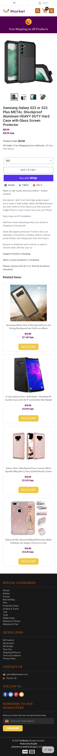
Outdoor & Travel (10, 609)
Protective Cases (11, 606)
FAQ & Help (8, 646)
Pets (5, 603)
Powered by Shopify (28, 744)
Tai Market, (24, 740)
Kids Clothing (9, 599)
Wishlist (14, 3)
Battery (6, 593)
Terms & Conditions (12, 655)
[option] (14, 97)
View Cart (7, 649)
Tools (5, 615)
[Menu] (51, 10)
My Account (40, 3)
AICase (6, 590)
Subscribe (13, 728)
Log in (45, 3)
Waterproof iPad (10, 624)
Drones (6, 596)
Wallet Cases (9, 618)
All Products (8, 640)
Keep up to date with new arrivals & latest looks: (24, 715)
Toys (5, 612)
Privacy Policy (9, 658)
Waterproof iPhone (11, 621)
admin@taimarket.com (17, 674)
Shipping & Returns (11, 652)
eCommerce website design (24, 747)
